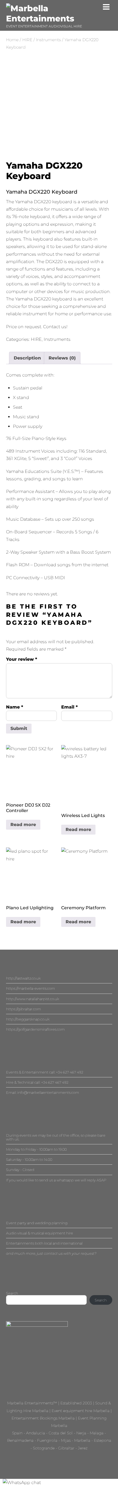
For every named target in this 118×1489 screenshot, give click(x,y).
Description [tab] (27, 358)
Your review (21, 659)
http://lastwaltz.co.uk (23, 978)
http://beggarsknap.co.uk (27, 1019)
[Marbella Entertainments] (59, 18)
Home (12, 39)
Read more (23, 824)
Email (69, 707)
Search (12, 1293)
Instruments (48, 39)
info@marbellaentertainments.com (48, 1092)
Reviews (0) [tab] (62, 358)
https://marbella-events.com (30, 988)
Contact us (54, 326)
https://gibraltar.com (23, 1009)
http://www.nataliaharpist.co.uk (32, 999)
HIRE (27, 39)
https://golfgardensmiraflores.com (35, 1029)
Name (14, 707)
